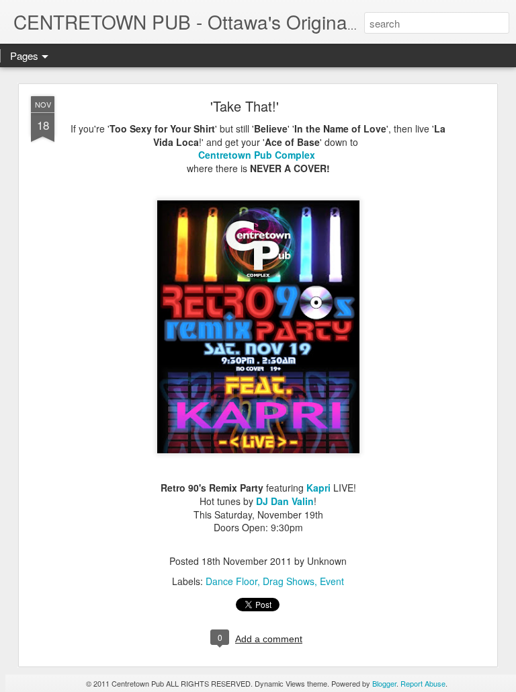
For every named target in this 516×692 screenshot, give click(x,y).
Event (332, 581)
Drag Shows (288, 581)
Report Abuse (422, 683)
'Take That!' (244, 106)
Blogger (384, 683)
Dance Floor (231, 581)
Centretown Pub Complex (256, 154)
